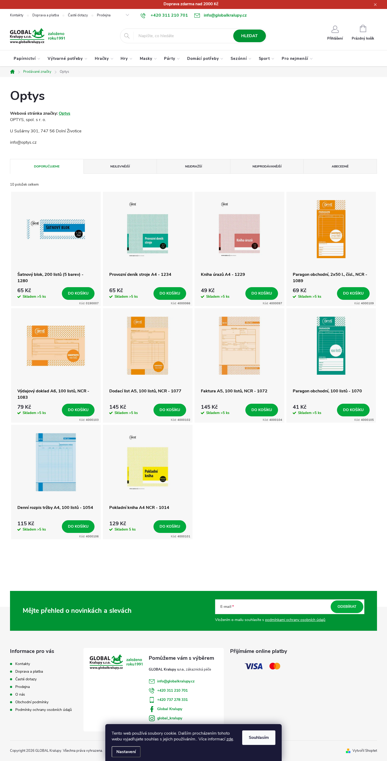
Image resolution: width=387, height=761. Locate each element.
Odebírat (347, 606)
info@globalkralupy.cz (176, 681)
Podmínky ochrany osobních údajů (43, 709)
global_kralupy (169, 718)
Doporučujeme (46, 166)
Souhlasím (259, 737)
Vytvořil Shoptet (365, 750)
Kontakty (16, 15)
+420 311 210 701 (172, 690)
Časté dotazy (78, 15)
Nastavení (126, 752)
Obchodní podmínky (31, 702)
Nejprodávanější (266, 166)
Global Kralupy (169, 708)
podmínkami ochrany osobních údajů (295, 619)
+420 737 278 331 (172, 699)
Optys (64, 113)
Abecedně (340, 166)
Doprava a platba (45, 15)
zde (229, 739)
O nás (20, 694)
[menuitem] (27, 58)
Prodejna (104, 15)
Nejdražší (193, 166)
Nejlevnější (120, 166)
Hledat (249, 36)
